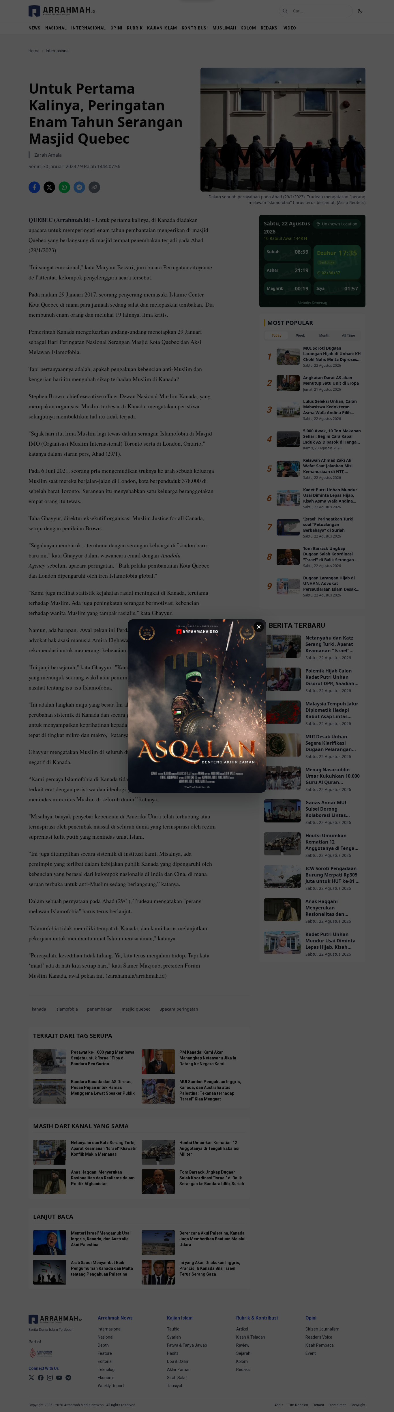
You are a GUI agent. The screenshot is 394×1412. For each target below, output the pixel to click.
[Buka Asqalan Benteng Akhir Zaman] (197, 706)
